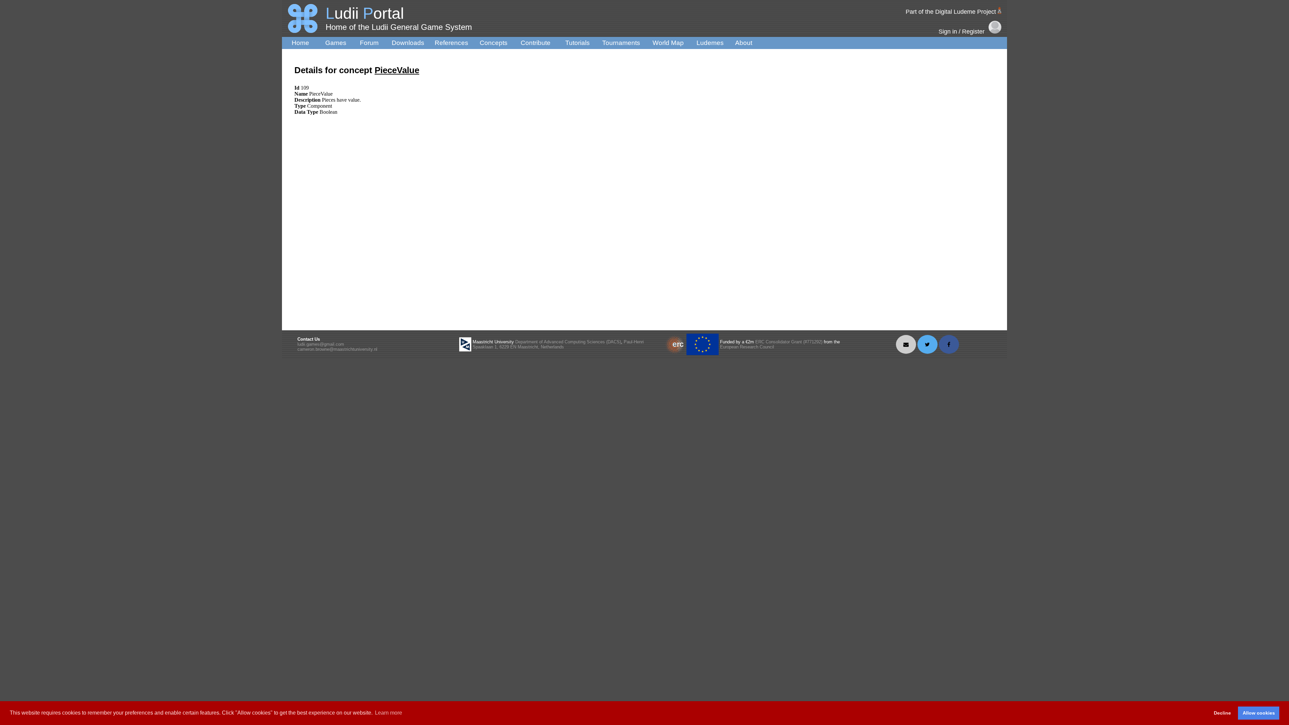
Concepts (494, 42)
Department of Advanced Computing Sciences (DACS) (568, 341)
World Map (668, 42)
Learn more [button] (388, 713)
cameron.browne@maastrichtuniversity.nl (337, 349)
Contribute (536, 42)
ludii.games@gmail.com (320, 344)
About (743, 42)
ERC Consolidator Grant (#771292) (788, 341)
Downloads (408, 42)
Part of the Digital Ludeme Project (951, 11)
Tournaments (621, 42)
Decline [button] (1222, 713)
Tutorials (577, 42)
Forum (369, 42)
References (451, 42)
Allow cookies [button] (1259, 713)
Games (335, 42)
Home (300, 42)
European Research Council (747, 346)
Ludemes (710, 42)
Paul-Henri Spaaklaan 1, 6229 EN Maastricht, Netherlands (558, 344)
